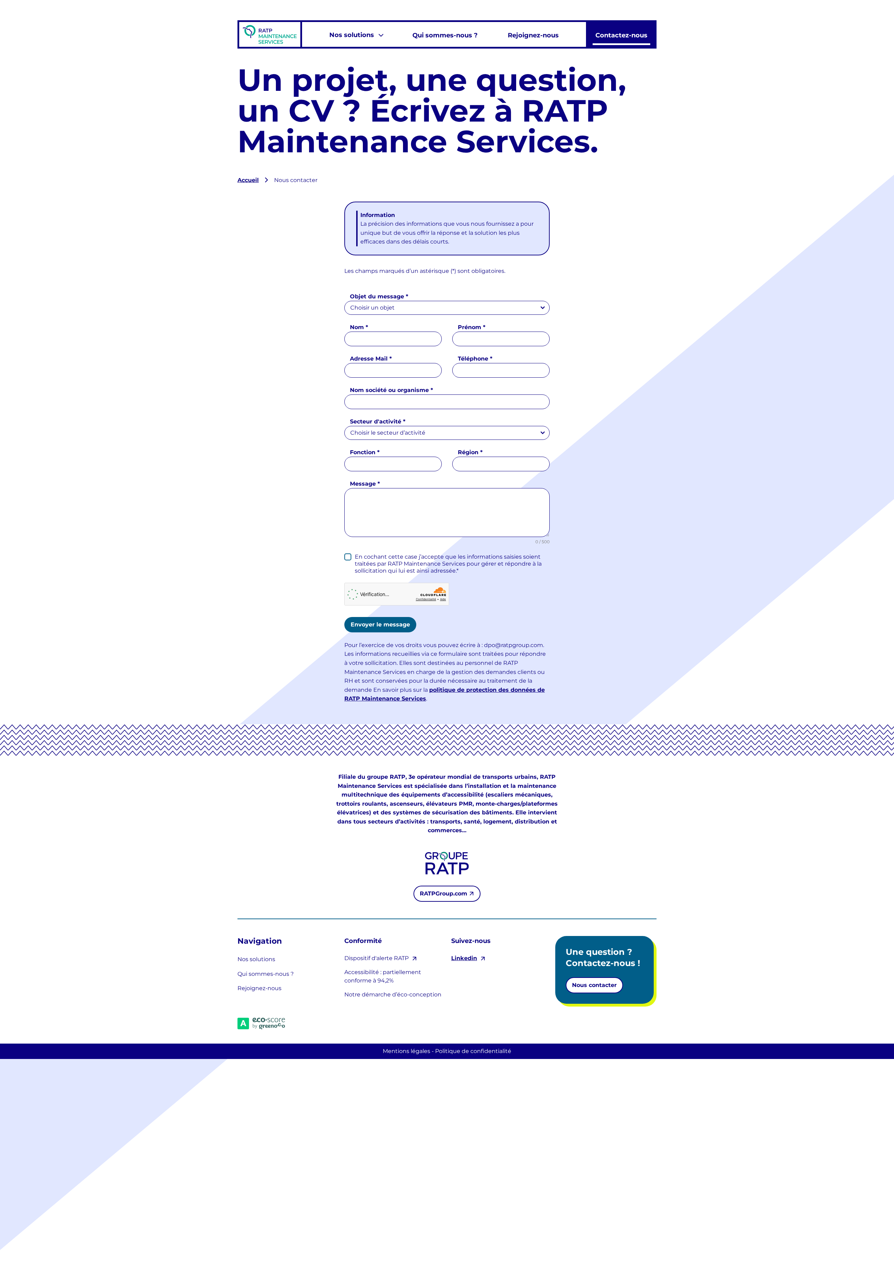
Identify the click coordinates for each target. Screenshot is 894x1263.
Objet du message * (379, 296)
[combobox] (447, 308)
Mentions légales (406, 1051)
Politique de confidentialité (473, 1051)
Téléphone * (475, 358)
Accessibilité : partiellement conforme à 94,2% (382, 976)
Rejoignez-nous (533, 35)
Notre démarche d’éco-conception (392, 994)
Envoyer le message (380, 624)
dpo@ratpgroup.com (513, 645)
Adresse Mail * (371, 358)
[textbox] (440, 307)
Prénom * (471, 327)
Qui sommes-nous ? (445, 35)
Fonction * (365, 452)
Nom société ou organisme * (391, 390)
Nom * (359, 327)
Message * (365, 483)
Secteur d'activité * (377, 421)
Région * (470, 452)
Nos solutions (351, 35)
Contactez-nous (621, 35)
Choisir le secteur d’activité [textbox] (387, 432)
